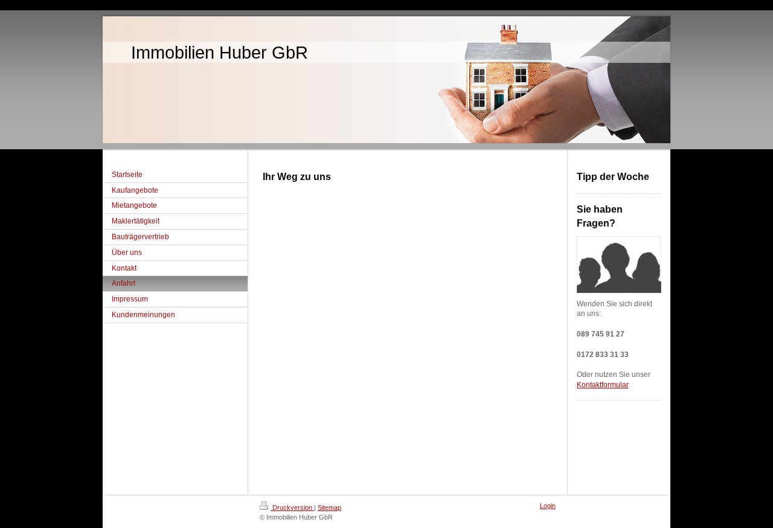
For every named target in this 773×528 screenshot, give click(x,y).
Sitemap (329, 507)
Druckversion (292, 507)
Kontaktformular (602, 385)
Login (548, 505)
